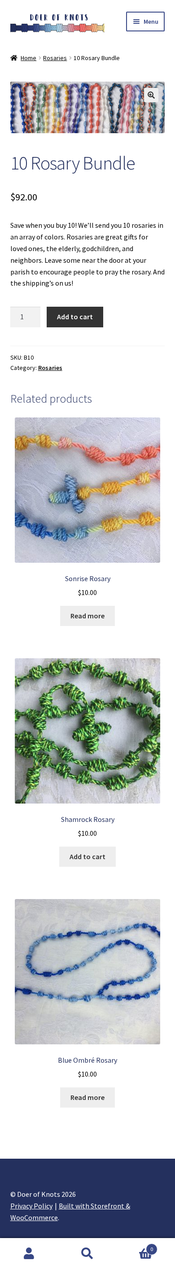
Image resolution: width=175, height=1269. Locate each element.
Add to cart (75, 316)
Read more (87, 615)
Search (87, 1254)
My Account (29, 1254)
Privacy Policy (31, 1205)
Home (28, 58)
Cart (135, 1245)
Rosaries (55, 58)
